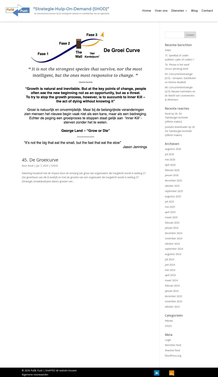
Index (168, 50)
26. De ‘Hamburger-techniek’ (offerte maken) (176, 117)
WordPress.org (173, 355)
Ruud (30, 165)
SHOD (54, 165)
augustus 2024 (173, 254)
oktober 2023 (172, 306)
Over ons (161, 11)
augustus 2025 (173, 196)
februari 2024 (172, 285)
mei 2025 (170, 206)
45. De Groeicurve (40, 160)
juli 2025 (169, 201)
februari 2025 (172, 222)
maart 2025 (171, 217)
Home (146, 11)
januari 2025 (171, 227)
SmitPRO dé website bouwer (61, 370)
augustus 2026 (173, 149)
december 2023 (173, 296)
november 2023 (173, 301)
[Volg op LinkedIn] (156, 373)
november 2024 (173, 238)
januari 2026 (171, 175)
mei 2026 (170, 159)
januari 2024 (171, 291)
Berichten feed (173, 345)
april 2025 (170, 212)
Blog (194, 11)
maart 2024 (171, 280)
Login (168, 340)
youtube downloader (176, 127)
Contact (207, 11)
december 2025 (173, 180)
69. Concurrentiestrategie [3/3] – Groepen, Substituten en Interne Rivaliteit (180, 78)
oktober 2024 (172, 243)
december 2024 (173, 233)
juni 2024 (170, 264)
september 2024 (174, 248)
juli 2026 (169, 154)
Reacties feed (172, 350)
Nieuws (169, 320)
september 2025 (174, 191)
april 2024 (170, 275)
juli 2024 (169, 259)
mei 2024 (170, 270)
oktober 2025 (172, 185)
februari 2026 (172, 170)
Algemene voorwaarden (35, 374)
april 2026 (170, 164)
